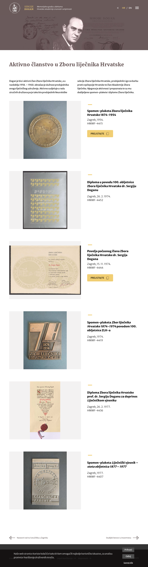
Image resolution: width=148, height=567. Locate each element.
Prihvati (128, 549)
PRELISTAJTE (97, 133)
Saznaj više (128, 563)
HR (123, 8)
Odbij (128, 556)
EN (130, 8)
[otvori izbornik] (136, 8)
